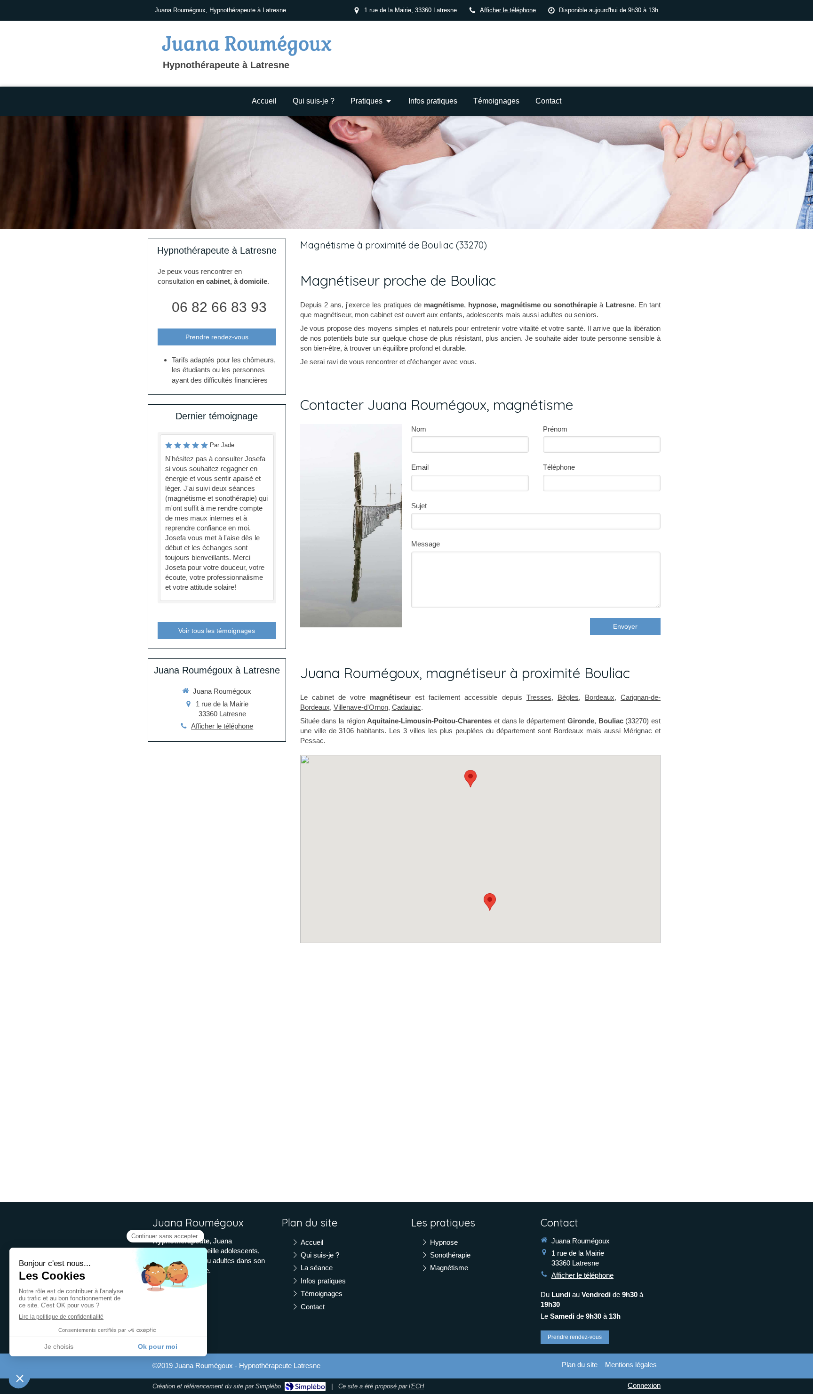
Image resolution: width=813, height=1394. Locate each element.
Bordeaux (599, 697)
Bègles (568, 697)
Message (425, 544)
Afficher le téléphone (508, 10)
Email (420, 467)
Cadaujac (406, 707)
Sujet (419, 506)
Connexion (644, 1385)
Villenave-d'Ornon (361, 707)
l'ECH (416, 1386)
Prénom (555, 429)
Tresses (538, 697)
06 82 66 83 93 (219, 307)
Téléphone (559, 467)
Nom (418, 429)
